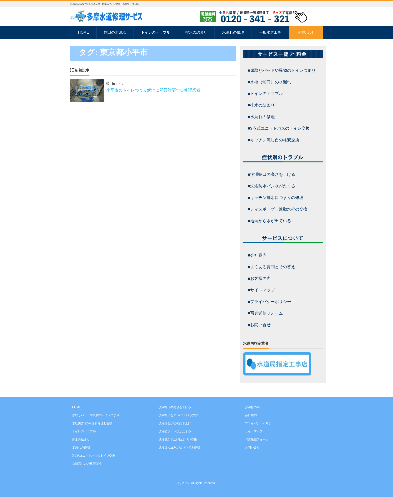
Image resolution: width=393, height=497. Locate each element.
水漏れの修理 (233, 32)
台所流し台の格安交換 (87, 463)
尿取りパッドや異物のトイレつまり (95, 415)
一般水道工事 (270, 32)
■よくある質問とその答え (271, 267)
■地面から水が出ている (269, 221)
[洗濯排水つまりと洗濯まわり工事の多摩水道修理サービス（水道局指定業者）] (106, 15)
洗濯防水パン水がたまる (175, 431)
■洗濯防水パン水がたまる (271, 186)
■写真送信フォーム (265, 313)
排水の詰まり (196, 32)
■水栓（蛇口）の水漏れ (269, 82)
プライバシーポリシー (260, 423)
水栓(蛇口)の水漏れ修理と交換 (92, 423)
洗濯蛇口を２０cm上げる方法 (178, 415)
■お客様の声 (259, 278)
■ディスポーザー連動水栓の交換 (277, 209)
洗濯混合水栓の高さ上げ (175, 423)
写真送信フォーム (257, 439)
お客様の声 (252, 407)
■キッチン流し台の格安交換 (273, 140)
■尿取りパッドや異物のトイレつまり (282, 70)
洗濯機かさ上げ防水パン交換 (178, 439)
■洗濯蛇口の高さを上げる (271, 174)
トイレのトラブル (155, 32)
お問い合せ (306, 32)
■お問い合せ (259, 325)
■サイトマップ (261, 290)
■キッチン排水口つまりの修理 (275, 197)
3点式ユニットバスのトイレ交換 (93, 455)
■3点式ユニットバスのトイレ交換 (279, 128)
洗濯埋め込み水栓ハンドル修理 (179, 447)
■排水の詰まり (261, 105)
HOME (83, 32)
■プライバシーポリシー (269, 301)
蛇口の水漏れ (115, 32)
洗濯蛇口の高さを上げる (175, 407)
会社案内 (251, 415)
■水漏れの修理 (261, 116)
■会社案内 (257, 255)
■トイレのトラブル (265, 93)
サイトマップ (254, 431)
